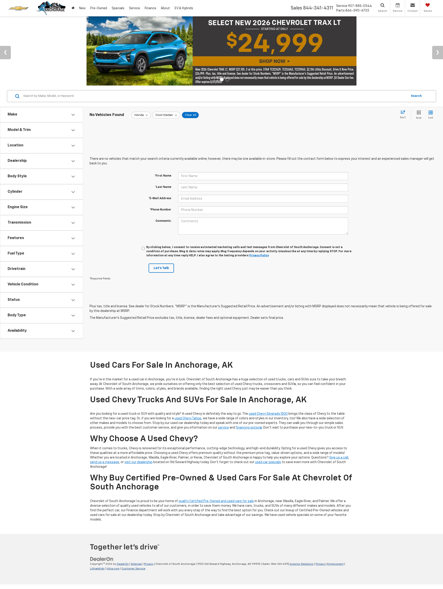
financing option (249, 427)
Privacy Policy (259, 255)
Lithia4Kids (97, 568)
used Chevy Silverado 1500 (268, 413)
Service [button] (134, 8)
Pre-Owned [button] (98, 8)
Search (416, 96)
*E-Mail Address (160, 198)
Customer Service (133, 568)
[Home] (73, 8)
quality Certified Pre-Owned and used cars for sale (216, 501)
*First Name (163, 176)
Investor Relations (302, 564)
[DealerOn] (102, 559)
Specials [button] (118, 8)
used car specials (268, 462)
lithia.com (113, 568)
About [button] (165, 8)
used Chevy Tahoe (187, 418)
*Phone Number (160, 209)
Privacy (148, 564)
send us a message (104, 462)
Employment (335, 564)
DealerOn (123, 564)
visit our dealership (138, 462)
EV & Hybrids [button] (184, 8)
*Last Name (163, 187)
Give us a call (338, 457)
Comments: (163, 221)
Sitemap (136, 564)
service (223, 427)
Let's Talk (161, 268)
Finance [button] (150, 8)
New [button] (82, 8)
